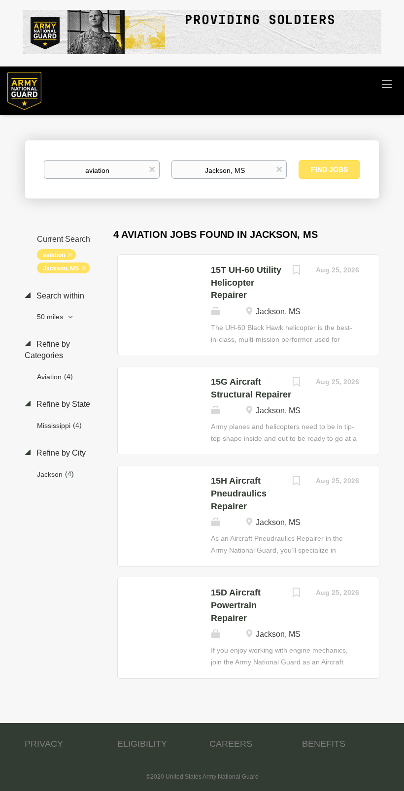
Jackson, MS (61, 268)
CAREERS (230, 744)
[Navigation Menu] (387, 83)
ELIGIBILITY (142, 744)
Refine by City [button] (60, 453)
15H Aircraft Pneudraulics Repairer (239, 493)
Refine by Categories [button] (47, 350)
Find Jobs (329, 169)
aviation (54, 255)
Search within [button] (59, 296)
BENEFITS (323, 744)
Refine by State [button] (62, 404)
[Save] (296, 271)
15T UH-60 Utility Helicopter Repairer (246, 282)
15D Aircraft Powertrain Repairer (236, 605)
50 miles (51, 317)
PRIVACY (44, 744)
